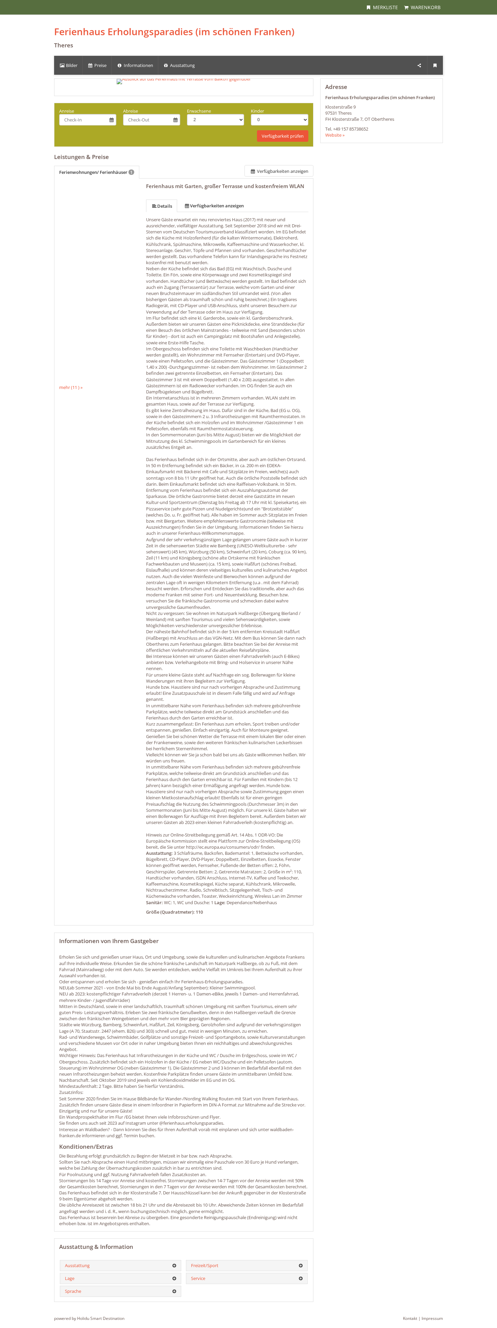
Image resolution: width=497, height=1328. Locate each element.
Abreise (130, 111)
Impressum (432, 1318)
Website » (335, 135)
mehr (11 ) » (70, 387)
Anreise (66, 111)
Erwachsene (199, 111)
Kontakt (410, 1318)
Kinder (257, 111)
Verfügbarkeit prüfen (283, 136)
